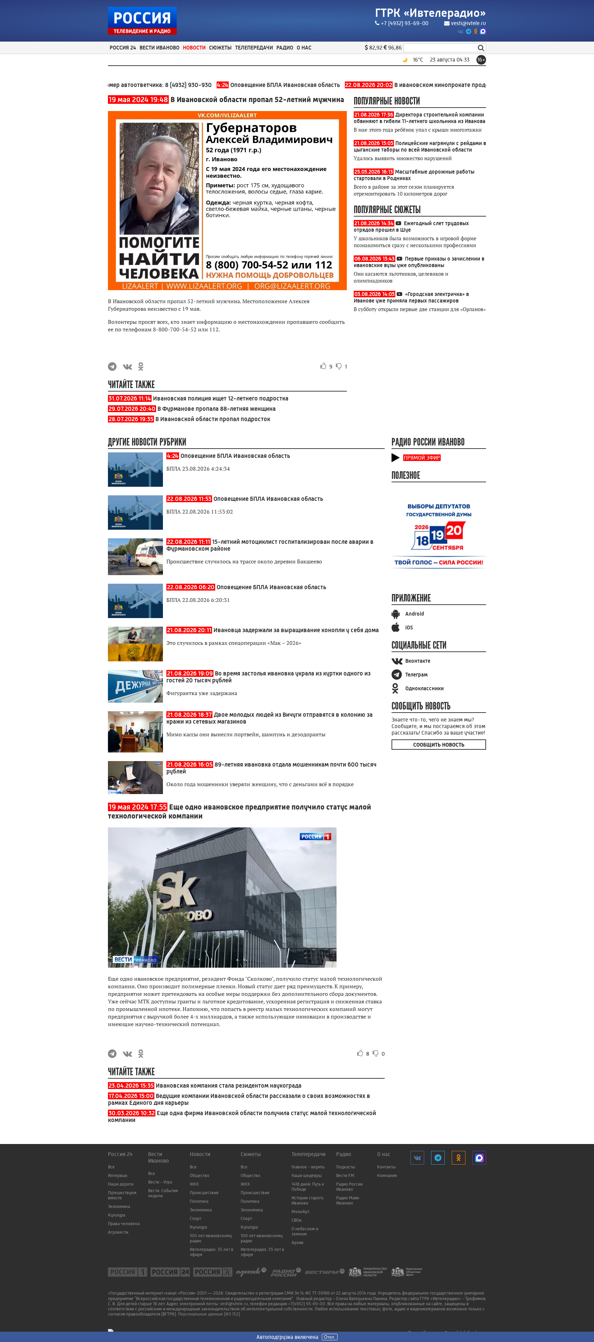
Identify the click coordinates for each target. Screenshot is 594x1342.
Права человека (124, 1223)
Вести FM (345, 1175)
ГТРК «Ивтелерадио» (430, 13)
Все (111, 1166)
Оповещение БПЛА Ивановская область (245, 84)
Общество (199, 1175)
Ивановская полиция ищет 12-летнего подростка (220, 398)
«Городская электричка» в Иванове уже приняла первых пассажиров (411, 297)
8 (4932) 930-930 (155, 84)
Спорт (195, 1218)
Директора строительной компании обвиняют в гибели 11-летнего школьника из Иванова (419, 117)
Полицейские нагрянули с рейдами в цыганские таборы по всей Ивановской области (420, 146)
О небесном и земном (305, 1231)
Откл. (330, 1337)
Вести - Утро (160, 1182)
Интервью (117, 1175)
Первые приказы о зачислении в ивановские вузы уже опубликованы (419, 261)
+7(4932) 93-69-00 (306, 1303)
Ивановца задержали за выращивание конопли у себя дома (296, 630)
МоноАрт (300, 1211)
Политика (199, 1201)
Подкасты (345, 1166)
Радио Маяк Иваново (347, 1200)
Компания (387, 1175)
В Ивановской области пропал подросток (212, 419)
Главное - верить (308, 1166)
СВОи (296, 1220)
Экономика (119, 1206)
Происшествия (204, 1192)
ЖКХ (194, 1184)
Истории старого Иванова (307, 1200)
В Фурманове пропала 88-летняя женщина (216, 408)
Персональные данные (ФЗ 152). (209, 1314)
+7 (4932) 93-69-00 (404, 23)
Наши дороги (120, 1184)
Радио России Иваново (349, 1186)
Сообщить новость (438, 744)
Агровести (118, 1232)
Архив (298, 1242)
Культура (116, 1215)
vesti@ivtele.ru (468, 23)
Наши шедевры (307, 1175)
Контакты (386, 1166)
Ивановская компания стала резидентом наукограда (228, 1085)
